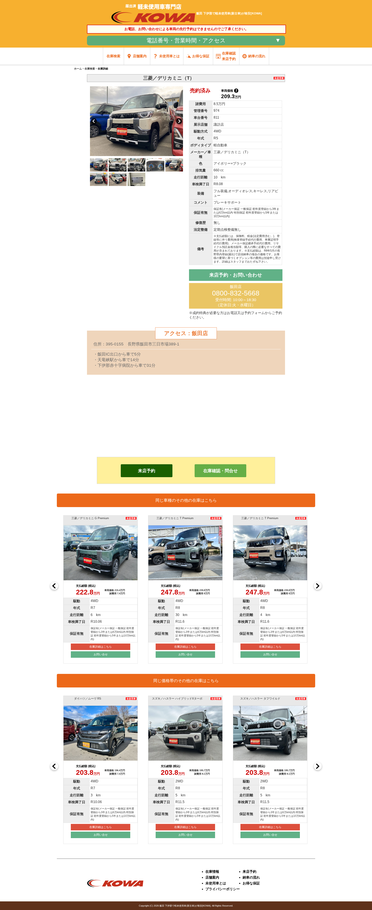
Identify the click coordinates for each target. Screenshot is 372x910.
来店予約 (146, 470)
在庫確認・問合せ (220, 470)
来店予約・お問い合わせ (235, 275)
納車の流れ (251, 877)
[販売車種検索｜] (153, 23)
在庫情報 (212, 871)
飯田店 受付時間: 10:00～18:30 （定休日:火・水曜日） (235, 296)
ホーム (78, 68)
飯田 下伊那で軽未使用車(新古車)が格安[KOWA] (185, 905)
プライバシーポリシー (222, 889)
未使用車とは (215, 883)
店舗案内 (212, 877)
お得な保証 (251, 883)
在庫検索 (90, 68)
